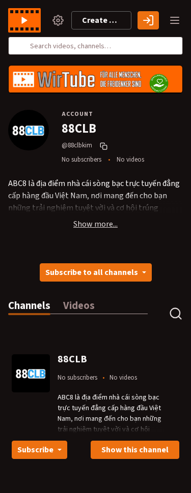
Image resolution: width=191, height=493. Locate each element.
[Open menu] (174, 20)
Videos (79, 305)
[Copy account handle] (105, 146)
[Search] (21, 46)
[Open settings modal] (58, 20)
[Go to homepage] (26, 20)
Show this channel (135, 449)
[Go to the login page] (148, 20)
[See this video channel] (31, 372)
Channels (29, 305)
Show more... (95, 224)
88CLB (72, 359)
